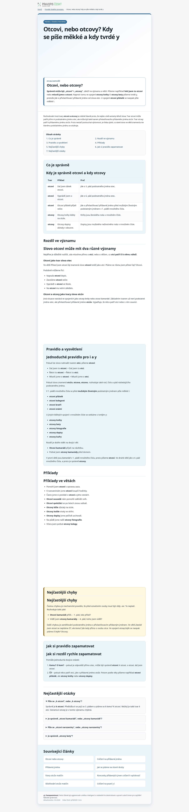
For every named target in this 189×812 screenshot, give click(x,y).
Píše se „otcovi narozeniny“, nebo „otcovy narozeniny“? (75, 727)
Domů (40, 9)
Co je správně (55, 138)
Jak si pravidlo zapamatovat (110, 146)
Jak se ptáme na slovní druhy (110, 767)
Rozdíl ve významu (105, 138)
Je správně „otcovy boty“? (60, 736)
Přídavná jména (52, 767)
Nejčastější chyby (57, 146)
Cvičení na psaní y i (106, 783)
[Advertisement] (94, 59)
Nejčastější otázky (57, 151)
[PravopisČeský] (50, 5)
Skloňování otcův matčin (56, 783)
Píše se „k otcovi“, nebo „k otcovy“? (65, 701)
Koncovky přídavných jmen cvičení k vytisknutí (118, 775)
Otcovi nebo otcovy (54, 759)
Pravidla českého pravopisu (54, 9)
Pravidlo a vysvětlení (58, 142)
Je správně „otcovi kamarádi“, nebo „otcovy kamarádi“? (75, 718)
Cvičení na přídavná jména (109, 759)
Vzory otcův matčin (54, 775)
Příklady (101, 142)
